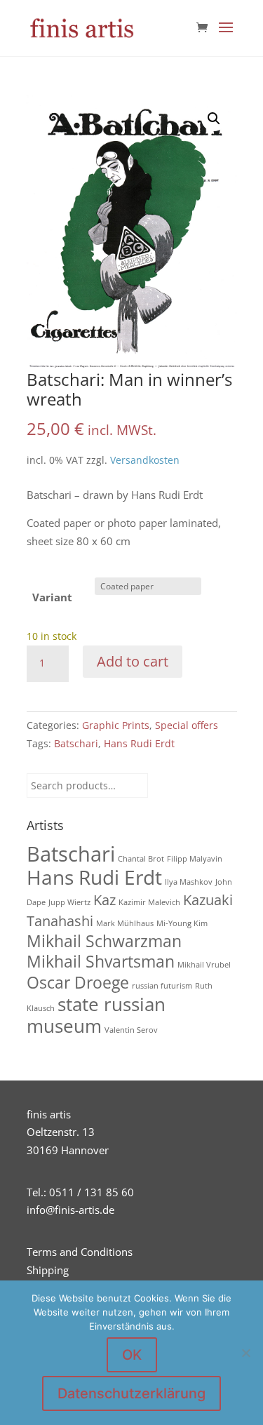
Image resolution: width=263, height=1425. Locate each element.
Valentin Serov (131, 1030)
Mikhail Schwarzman (104, 941)
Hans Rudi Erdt (139, 743)
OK (132, 1354)
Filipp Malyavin (194, 859)
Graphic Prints (115, 725)
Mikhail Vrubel (204, 965)
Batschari (76, 743)
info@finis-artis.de (70, 1210)
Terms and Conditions (80, 1252)
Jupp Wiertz (69, 902)
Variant (52, 597)
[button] (214, 118)
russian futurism (162, 986)
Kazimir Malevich (149, 902)
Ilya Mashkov (189, 882)
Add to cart (132, 661)
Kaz (104, 899)
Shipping (48, 1270)
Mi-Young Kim (182, 923)
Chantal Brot (141, 859)
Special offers (186, 725)
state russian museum (96, 1015)
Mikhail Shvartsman (101, 961)
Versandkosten (145, 460)
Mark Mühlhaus (125, 923)
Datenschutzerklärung (131, 1393)
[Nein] (245, 1353)
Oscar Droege (78, 982)
